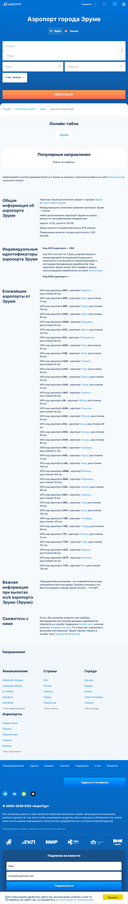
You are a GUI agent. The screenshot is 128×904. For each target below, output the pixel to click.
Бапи (84, 298)
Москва (88, 680)
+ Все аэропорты (11, 751)
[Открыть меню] (124, 4)
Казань (88, 691)
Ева (83, 565)
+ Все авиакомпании (13, 708)
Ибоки (82, 400)
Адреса (34, 765)
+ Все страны (51, 708)
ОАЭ (46, 680)
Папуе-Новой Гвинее (54, 203)
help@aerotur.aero (60, 627)
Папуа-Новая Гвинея (25, 109)
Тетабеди (86, 518)
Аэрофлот (7, 697)
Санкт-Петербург (93, 697)
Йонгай (85, 416)
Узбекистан (50, 703)
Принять (113, 897)
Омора (85, 487)
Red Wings (8, 703)
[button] (89, 4)
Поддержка (81, 765)
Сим (83, 502)
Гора (84, 369)
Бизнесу (49, 765)
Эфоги (84, 329)
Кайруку (86, 494)
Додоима (87, 321)
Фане (84, 353)
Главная (6, 109)
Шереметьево (10, 734)
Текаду (85, 526)
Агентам (64, 765)
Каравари (86, 447)
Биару (84, 306)
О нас (97, 765)
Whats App (74, 634)
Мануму (85, 549)
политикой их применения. (76, 900)
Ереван (88, 686)
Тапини (84, 534)
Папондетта (87, 337)
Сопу (84, 510)
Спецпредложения (13, 765)
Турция (47, 697)
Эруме (43, 109)
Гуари (85, 384)
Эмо (84, 345)
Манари (86, 471)
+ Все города (91, 708)
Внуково (7, 746)
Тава (84, 542)
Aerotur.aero (115, 177)
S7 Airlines (8, 691)
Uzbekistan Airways (12, 680)
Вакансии (112, 765)
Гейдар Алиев (10, 723)
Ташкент (89, 703)
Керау (84, 455)
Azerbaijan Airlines (12, 686)
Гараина (85, 361)
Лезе (84, 463)
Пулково (7, 729)
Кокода (85, 432)
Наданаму (87, 479)
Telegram (60, 634)
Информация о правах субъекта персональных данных (34, 829)
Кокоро (85, 439)
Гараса (85, 376)
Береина (86, 290)
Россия (47, 686)
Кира (83, 424)
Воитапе (86, 557)
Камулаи (86, 408)
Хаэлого (85, 392)
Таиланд (48, 691)
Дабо (84, 314)
